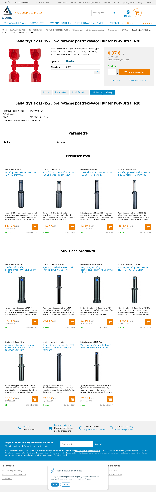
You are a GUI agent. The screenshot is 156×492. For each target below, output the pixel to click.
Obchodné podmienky (67, 2)
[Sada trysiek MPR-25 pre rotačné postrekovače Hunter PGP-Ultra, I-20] (25, 65)
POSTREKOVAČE (35, 30)
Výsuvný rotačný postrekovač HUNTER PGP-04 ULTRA (133, 268)
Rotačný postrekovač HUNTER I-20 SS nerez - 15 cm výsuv (134, 173)
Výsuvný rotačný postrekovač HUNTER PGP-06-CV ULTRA (95, 346)
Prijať (55, 484)
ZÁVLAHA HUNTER (17, 30)
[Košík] (137, 13)
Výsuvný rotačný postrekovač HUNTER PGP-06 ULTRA (58, 268)
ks (114, 72)
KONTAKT (7, 478)
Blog (140, 2)
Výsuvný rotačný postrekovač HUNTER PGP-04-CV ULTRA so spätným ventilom (20, 347)
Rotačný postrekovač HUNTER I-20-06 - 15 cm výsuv (96, 173)
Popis (46, 92)
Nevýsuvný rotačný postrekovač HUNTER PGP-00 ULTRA (20, 270)
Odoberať (98, 444)
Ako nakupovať (110, 470)
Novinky (131, 23)
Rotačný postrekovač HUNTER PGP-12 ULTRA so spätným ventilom (58, 347)
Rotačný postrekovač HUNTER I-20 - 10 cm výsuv (21, 173)
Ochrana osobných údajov (89, 2)
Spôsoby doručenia (111, 2)
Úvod (10, 2)
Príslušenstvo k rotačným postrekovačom (88, 30)
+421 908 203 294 (41, 2)
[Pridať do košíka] (35, 227)
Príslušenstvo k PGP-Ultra (118, 30)
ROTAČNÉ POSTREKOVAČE (57, 30)
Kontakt (149, 2)
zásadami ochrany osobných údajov (87, 451)
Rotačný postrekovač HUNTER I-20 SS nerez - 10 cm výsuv (58, 173)
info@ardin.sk (23, 2)
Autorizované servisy (112, 474)
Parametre (60, 92)
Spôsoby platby (128, 2)
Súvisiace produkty (102, 92)
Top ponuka (146, 23)
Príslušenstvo (79, 92)
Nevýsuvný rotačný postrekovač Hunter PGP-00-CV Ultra (96, 270)
